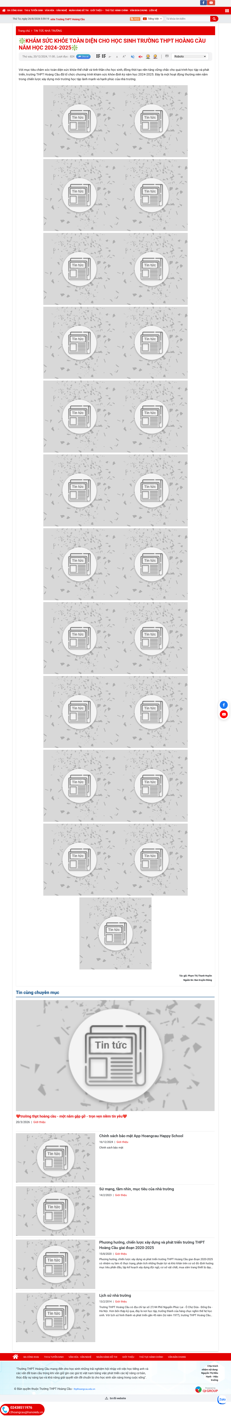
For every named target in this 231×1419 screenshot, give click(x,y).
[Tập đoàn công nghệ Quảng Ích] (206, 1389)
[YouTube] (224, 714)
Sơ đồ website (117, 1398)
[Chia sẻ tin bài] (83, 56)
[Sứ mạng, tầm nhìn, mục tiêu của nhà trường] (55, 1211)
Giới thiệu (96, 10)
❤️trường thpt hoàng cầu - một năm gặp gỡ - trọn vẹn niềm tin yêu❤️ (71, 1116)
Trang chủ (24, 30)
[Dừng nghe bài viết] (140, 57)
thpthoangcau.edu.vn (84, 1389)
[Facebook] (224, 705)
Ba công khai (15, 10)
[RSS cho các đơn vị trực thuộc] (135, 19)
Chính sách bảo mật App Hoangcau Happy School (141, 1136)
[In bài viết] (167, 56)
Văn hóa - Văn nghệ (56, 10)
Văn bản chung (138, 10)
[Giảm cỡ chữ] (109, 56)
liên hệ (153, 10)
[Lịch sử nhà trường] (55, 1317)
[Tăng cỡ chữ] (124, 56)
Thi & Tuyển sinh (33, 10)
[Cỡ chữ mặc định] (117, 56)
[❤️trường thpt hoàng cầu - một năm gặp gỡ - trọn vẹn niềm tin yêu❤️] (115, 1055)
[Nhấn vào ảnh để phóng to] (79, 121)
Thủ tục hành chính (116, 10)
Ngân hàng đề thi (79, 10)
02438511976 (21, 1407)
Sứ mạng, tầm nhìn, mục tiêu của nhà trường (136, 1189)
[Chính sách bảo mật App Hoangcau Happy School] (55, 1158)
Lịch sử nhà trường (115, 1295)
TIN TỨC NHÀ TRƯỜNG (48, 30)
